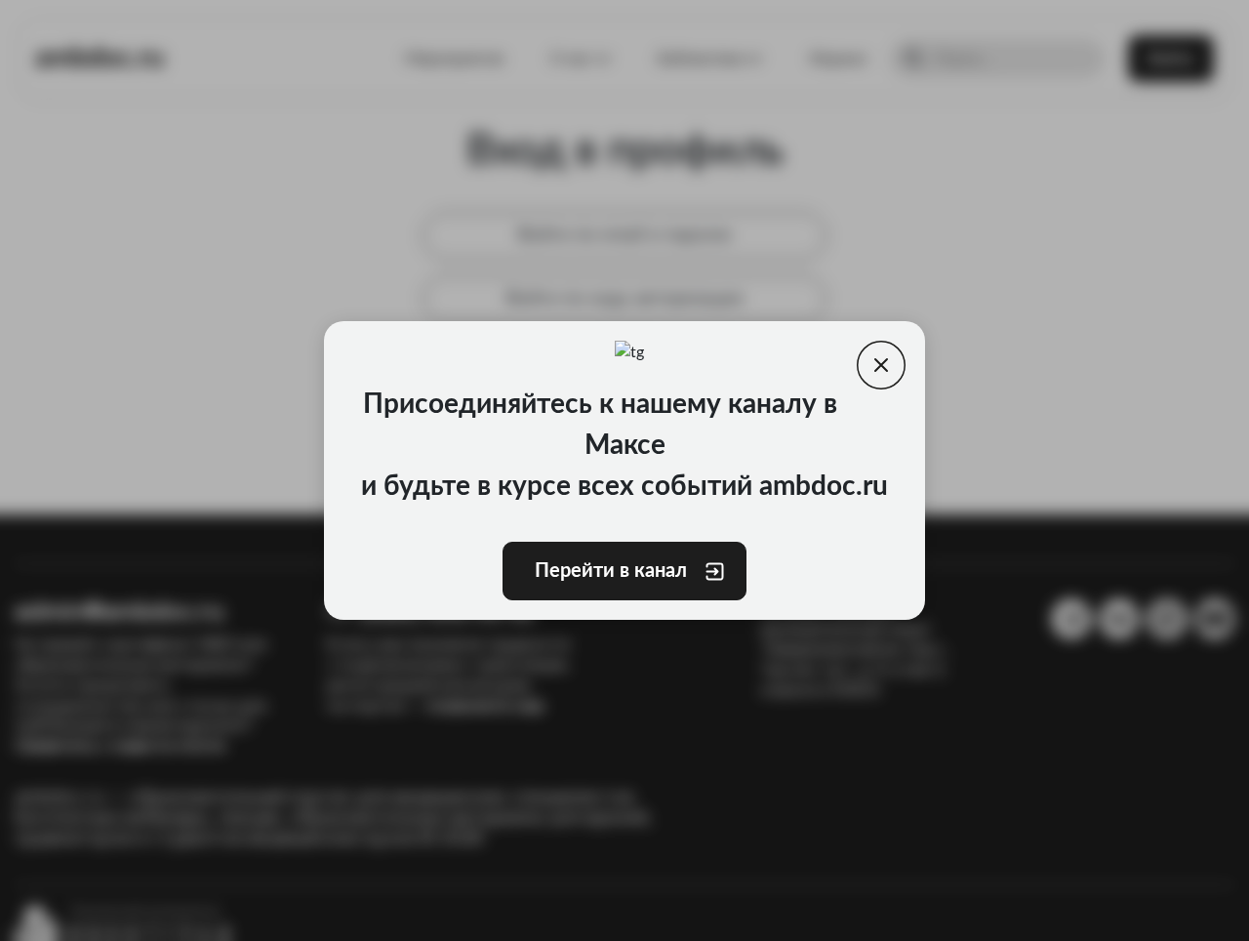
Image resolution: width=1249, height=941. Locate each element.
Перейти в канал (611, 571)
